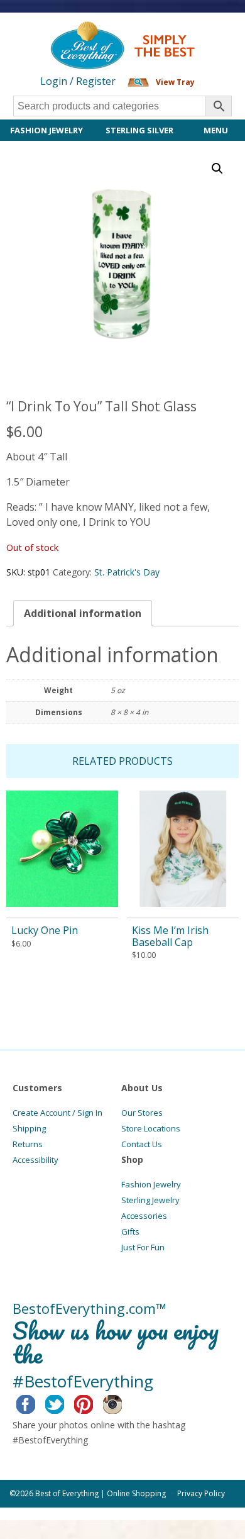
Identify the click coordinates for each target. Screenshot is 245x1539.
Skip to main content (48, 33)
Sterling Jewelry (150, 1200)
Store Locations (150, 1128)
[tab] (82, 613)
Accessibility (35, 1159)
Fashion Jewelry (46, 130)
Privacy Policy (201, 1493)
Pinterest (93, 1402)
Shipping (29, 1128)
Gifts (130, 1231)
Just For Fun (143, 1247)
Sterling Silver (139, 130)
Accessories (144, 1215)
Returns (28, 1144)
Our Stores (142, 1112)
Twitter (64, 1402)
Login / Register (78, 81)
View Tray (175, 82)
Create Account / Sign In (57, 1112)
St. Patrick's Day (127, 572)
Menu (216, 130)
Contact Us (141, 1144)
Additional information (82, 613)
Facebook (35, 1402)
